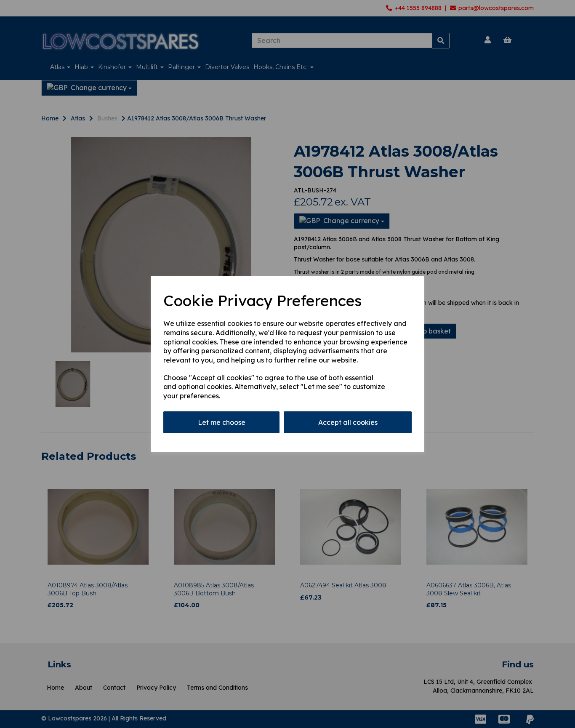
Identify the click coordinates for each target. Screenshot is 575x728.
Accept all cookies (348, 422)
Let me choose (221, 422)
